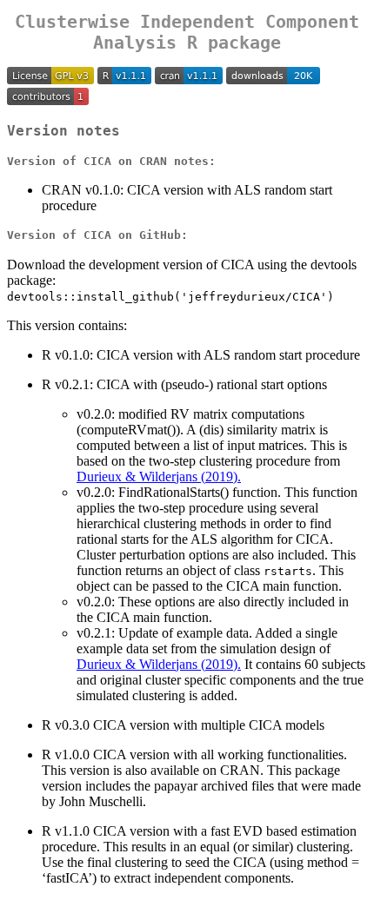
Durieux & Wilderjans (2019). (159, 476)
